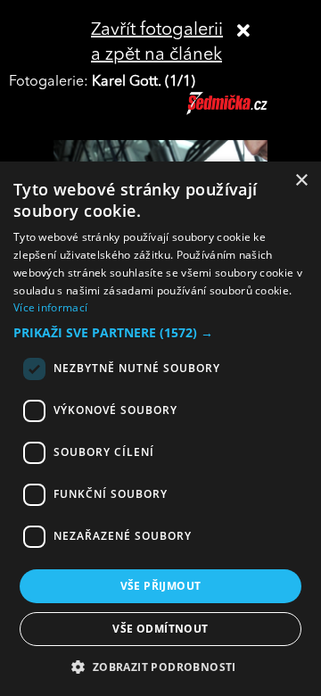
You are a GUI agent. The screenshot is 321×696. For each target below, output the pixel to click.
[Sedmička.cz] (249, 111)
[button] (160, 333)
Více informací (50, 307)
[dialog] (160, 429)
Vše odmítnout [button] (160, 628)
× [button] (301, 180)
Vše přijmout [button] (161, 585)
